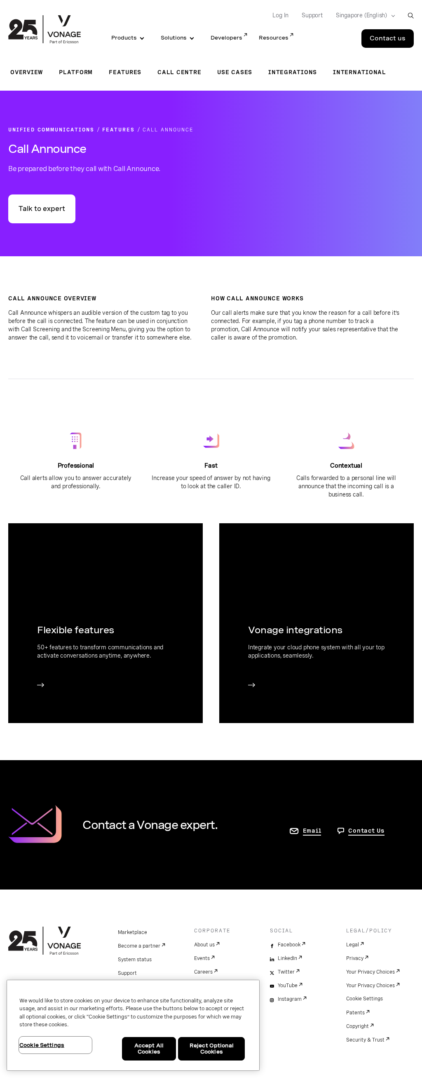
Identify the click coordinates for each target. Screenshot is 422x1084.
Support (312, 15)
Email (312, 830)
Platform (76, 72)
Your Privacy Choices (370, 972)
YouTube (288, 985)
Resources (273, 38)
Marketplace (132, 932)
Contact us (388, 38)
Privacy (354, 958)
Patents (355, 1013)
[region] (133, 1025)
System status (135, 959)
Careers (203, 972)
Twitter (286, 972)
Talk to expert (42, 209)
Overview (26, 72)
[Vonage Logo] (44, 30)
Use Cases (234, 72)
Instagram (290, 999)
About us (204, 945)
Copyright (357, 1026)
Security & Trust (365, 1040)
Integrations (292, 72)
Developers (226, 38)
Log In (280, 15)
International (359, 72)
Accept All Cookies (149, 1048)
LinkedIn (287, 958)
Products (124, 38)
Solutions (174, 38)
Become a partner (139, 946)
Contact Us (366, 830)
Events (202, 958)
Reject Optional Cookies (212, 1048)
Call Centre (179, 72)
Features (125, 72)
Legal (352, 945)
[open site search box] (411, 15)
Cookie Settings (364, 999)
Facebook (289, 945)
